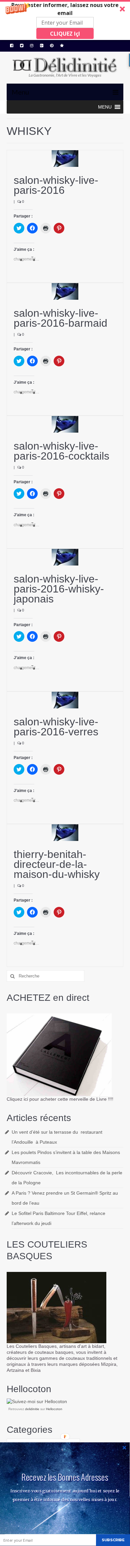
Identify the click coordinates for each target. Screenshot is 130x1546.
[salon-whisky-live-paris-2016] (65, 158)
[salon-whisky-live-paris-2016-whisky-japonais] (65, 557)
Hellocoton (54, 1409)
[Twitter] (22, 45)
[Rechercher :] (45, 976)
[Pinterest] (52, 45)
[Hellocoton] (62, 45)
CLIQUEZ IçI (65, 33)
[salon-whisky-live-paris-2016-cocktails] (65, 424)
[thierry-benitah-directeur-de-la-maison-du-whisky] (65, 832)
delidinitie (32, 1409)
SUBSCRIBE (113, 1540)
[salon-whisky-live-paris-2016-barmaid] (65, 291)
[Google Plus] (42, 45)
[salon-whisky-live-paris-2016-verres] (65, 699)
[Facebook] (12, 45)
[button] (65, 20)
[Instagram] (32, 45)
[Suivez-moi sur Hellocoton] (37, 1401)
